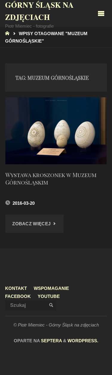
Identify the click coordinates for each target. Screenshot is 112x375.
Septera (51, 340)
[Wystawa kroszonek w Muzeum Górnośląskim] (56, 131)
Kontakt (16, 288)
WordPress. (82, 340)
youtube (49, 296)
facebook (18, 296)
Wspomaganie (51, 288)
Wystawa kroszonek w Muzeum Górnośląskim (50, 178)
